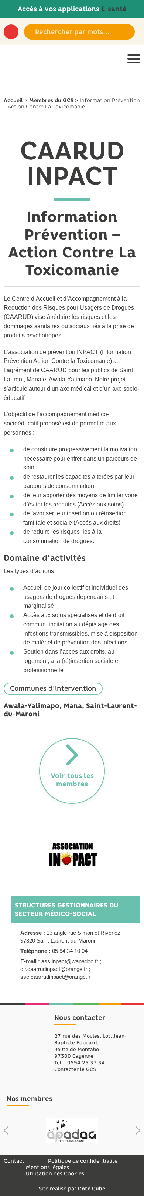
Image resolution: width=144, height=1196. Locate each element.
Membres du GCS (51, 100)
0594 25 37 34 (86, 1062)
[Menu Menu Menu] (133, 59)
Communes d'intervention (53, 688)
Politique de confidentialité (82, 1161)
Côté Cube (91, 1189)
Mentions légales (47, 1167)
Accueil (13, 100)
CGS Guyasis (27, 1043)
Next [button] (138, 1130)
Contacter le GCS (75, 1069)
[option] (72, 1130)
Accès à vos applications (72, 9)
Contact (14, 1161)
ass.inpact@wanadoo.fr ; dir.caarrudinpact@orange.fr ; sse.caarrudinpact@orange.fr (60, 969)
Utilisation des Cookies (55, 1173)
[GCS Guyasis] (15, 59)
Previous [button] (6, 1130)
